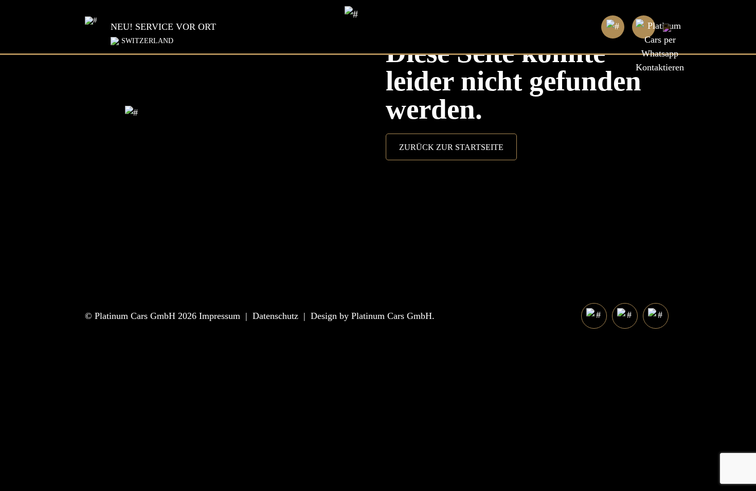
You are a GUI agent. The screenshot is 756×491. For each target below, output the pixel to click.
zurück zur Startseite (451, 147)
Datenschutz (275, 316)
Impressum (219, 316)
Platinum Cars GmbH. (393, 316)
